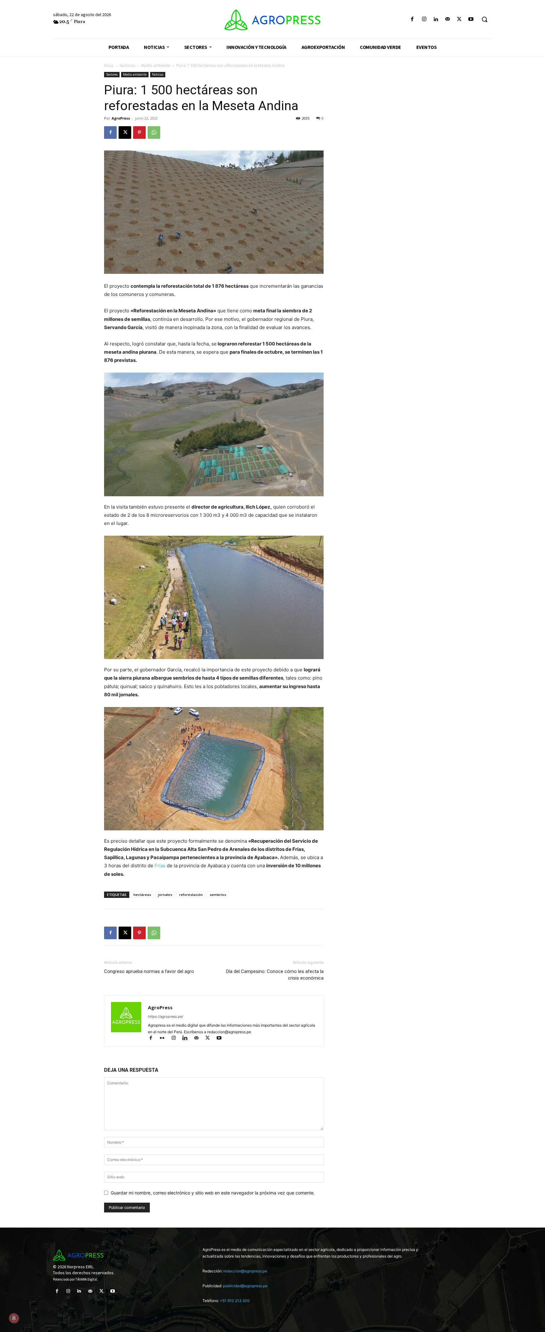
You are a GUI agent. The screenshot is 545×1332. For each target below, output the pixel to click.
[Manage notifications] (14, 1318)
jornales (165, 894)
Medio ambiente (155, 65)
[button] (484, 19)
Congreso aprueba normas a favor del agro (149, 971)
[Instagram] (424, 19)
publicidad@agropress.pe (245, 1285)
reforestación (191, 894)
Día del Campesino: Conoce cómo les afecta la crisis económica (275, 975)
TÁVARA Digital (86, 1279)
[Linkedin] (435, 19)
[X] (459, 19)
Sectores (127, 65)
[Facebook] (412, 19)
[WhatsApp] (154, 132)
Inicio (109, 65)
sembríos (218, 894)
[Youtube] (471, 19)
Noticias (157, 74)
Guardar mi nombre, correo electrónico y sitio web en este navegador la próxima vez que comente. (213, 1192)
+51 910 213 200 (235, 1300)
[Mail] (447, 19)
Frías (160, 866)
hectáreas (142, 894)
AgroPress (121, 118)
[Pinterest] (139, 132)
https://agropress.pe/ (165, 1016)
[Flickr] (165, 1038)
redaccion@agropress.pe (245, 1271)
